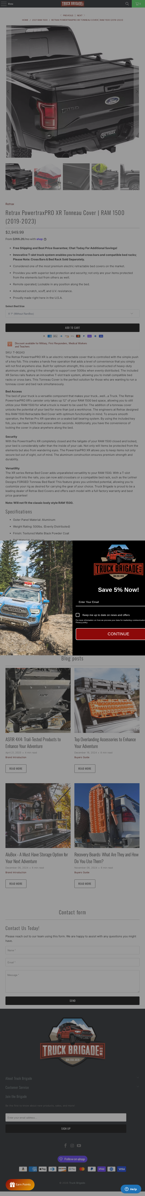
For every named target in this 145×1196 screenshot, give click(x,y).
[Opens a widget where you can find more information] (130, 1189)
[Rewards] (20, 1184)
